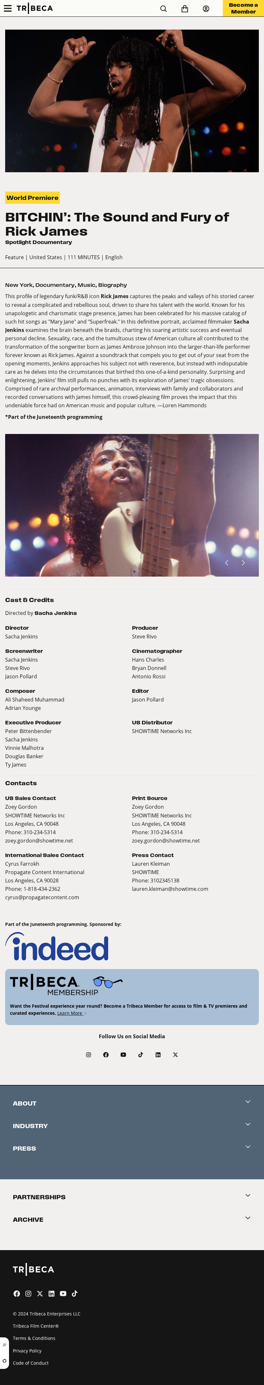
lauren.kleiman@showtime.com (170, 888)
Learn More (70, 1013)
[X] (175, 1054)
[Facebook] (106, 1054)
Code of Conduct (31, 1363)
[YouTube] (123, 1054)
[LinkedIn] (158, 1054)
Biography (112, 285)
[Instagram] (88, 1054)
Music (86, 285)
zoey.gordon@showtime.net (39, 840)
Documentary (55, 285)
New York (19, 285)
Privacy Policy (27, 1351)
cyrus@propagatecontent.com (42, 897)
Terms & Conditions (34, 1338)
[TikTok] (140, 1054)
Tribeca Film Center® (36, 1326)
